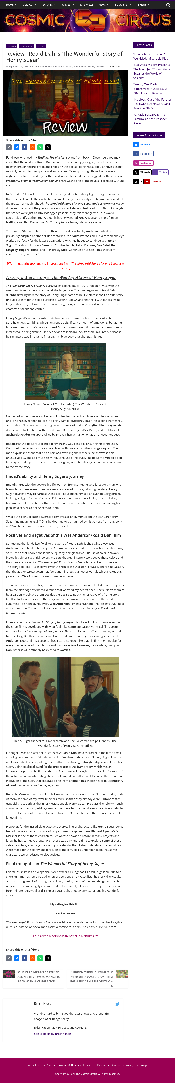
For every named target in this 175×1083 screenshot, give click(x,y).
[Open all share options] (9, 147)
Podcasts (121, 4)
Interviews (86, 4)
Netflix (91, 66)
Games (66, 4)
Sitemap (141, 1065)
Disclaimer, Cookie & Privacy (115, 1065)
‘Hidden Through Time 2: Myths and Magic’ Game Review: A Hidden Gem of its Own (91, 979)
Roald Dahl (100, 66)
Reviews (142, 4)
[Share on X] (48, 147)
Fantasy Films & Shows (76, 66)
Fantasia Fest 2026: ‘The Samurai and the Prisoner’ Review (150, 119)
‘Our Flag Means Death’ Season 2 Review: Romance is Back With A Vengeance (38, 976)
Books (9, 4)
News (102, 4)
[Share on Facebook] (24, 147)
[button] (15, 4)
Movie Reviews (26, 46)
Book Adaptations (56, 66)
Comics (27, 4)
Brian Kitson (38, 66)
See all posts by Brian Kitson (52, 1034)
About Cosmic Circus (41, 1065)
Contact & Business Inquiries (76, 1065)
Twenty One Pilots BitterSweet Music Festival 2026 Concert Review (150, 88)
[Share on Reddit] (32, 147)
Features (47, 4)
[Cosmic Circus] (87, 11)
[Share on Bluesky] (16, 147)
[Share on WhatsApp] (40, 147)
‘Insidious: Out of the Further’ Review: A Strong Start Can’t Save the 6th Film (152, 103)
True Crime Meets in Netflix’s (65, 936)
